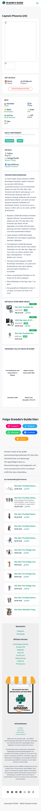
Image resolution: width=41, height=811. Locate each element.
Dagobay (20, 650)
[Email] (29, 792)
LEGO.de (20, 661)
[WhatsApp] (25, 792)
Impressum (20, 730)
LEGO (6, 106)
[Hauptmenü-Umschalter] (37, 3)
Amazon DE (20, 647)
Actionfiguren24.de (20, 644)
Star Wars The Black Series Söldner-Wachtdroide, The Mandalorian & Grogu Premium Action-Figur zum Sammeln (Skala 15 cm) (25, 526)
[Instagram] (16, 792)
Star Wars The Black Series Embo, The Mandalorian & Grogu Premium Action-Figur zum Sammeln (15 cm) (25, 514)
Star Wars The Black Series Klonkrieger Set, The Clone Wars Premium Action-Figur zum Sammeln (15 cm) (25, 486)
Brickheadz (8, 112)
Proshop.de (20, 664)
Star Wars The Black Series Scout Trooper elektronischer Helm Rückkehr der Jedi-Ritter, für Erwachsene (24, 307)
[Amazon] (33, 792)
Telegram (20, 631)
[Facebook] (8, 792)
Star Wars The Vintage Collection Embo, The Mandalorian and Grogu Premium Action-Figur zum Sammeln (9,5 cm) (25, 550)
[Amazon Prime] (27, 313)
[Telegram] (20, 792)
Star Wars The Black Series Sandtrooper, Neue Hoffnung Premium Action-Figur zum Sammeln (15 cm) (24, 333)
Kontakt (20, 728)
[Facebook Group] (12, 792)
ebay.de (20, 653)
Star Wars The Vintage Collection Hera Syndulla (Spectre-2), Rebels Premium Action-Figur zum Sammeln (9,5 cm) (25, 562)
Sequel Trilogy (10, 160)
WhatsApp (21, 634)
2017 (6, 123)
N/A (28, 111)
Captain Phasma (11, 166)
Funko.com (20, 655)
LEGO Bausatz (9, 117)
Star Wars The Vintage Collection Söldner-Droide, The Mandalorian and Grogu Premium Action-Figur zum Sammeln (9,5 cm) (25, 574)
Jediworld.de (20, 658)
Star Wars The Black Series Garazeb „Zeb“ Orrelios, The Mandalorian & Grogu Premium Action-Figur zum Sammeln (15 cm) (25, 538)
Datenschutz (20, 732)
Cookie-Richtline (20, 734)
